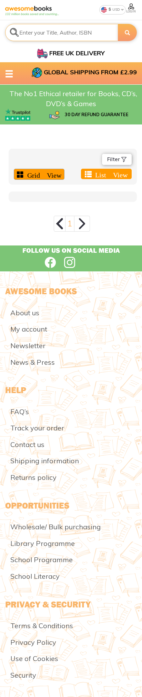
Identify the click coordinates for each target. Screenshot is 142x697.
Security (23, 675)
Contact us (27, 444)
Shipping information (44, 460)
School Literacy (35, 576)
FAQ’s (19, 411)
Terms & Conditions (41, 625)
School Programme (41, 559)
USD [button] (115, 9)
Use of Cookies (34, 658)
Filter (114, 159)
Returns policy (33, 477)
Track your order (37, 428)
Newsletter (27, 345)
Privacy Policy (33, 642)
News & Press (32, 362)
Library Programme (42, 543)
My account (28, 329)
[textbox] (61, 32)
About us (24, 312)
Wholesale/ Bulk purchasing (55, 526)
